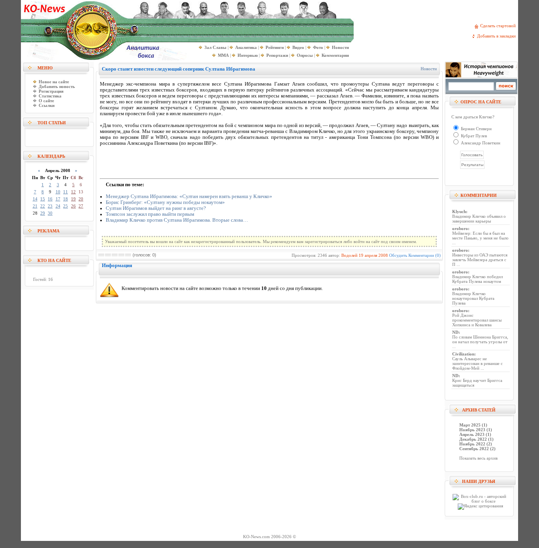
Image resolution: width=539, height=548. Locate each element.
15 (42, 198)
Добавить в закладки (497, 36)
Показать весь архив (478, 458)
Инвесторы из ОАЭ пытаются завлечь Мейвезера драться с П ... (479, 259)
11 (65, 191)
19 (73, 198)
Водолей (349, 255)
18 (65, 198)
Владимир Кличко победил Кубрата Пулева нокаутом (477, 279)
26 (73, 206)
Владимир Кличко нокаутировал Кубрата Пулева (473, 298)
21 (35, 206)
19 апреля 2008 (373, 255)
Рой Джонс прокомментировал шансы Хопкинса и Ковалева (477, 320)
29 (42, 213)
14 (35, 198)
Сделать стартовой (499, 25)
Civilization (463, 354)
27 (81, 206)
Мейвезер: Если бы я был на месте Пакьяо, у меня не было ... (480, 238)
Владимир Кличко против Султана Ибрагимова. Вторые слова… (177, 220)
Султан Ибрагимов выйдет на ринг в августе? (156, 208)
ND (455, 332)
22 (42, 206)
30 (50, 213)
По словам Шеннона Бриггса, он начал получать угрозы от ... (480, 342)
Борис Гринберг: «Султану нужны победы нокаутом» (165, 202)
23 (50, 206)
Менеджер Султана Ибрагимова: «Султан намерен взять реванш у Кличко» (189, 196)
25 (65, 206)
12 (73, 191)
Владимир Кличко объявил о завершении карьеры (479, 218)
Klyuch (459, 211)
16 (50, 198)
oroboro (460, 228)
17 (58, 198)
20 (81, 198)
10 (58, 191)
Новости (429, 68)
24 (58, 206)
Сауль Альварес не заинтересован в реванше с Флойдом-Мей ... (477, 363)
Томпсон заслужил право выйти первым (150, 214)
